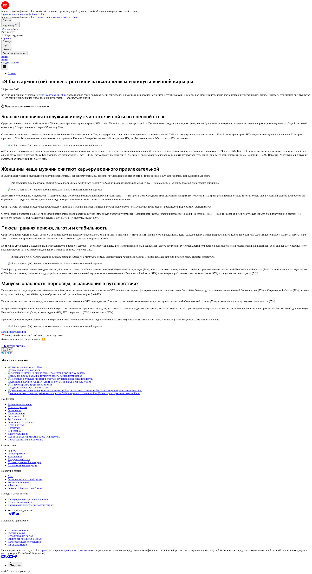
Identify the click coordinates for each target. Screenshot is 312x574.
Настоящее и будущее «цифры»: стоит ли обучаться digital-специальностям (49, 381)
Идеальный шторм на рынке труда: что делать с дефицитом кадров (45, 375)
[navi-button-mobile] (4, 66)
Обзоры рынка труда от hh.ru (24, 370)
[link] (6, 49)
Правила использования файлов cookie (57, 17)
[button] (4, 56)
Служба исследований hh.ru (50, 95)
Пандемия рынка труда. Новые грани (28, 387)
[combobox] (15, 564)
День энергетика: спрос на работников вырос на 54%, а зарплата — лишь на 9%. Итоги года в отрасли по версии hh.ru (74, 393)
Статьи (12, 73)
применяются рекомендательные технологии (66, 550)
